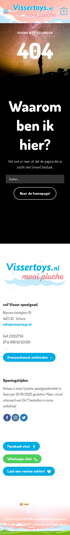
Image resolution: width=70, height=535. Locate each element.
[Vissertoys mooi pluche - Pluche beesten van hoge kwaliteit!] (34, 11)
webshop (38, 524)
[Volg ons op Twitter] (24, 418)
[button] (6, 11)
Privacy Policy (54, 529)
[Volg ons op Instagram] (15, 418)
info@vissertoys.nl (17, 324)
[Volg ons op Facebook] (7, 418)
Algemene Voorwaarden (24, 529)
